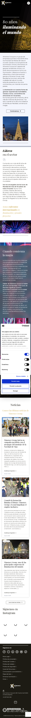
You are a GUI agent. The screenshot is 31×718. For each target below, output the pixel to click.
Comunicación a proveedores (12, 671)
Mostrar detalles (21, 376)
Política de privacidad (9, 659)
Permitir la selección (15, 386)
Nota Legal (6, 656)
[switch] (26, 359)
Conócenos (14, 111)
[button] (30, 226)
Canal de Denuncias (9, 669)
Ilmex (4, 679)
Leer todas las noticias (15, 602)
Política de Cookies (8, 661)
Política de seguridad (9, 666)
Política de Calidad (8, 664)
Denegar (15, 391)
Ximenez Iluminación (9, 676)
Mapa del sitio (7, 674)
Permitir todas (15, 381)
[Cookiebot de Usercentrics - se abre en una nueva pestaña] (22, 326)
